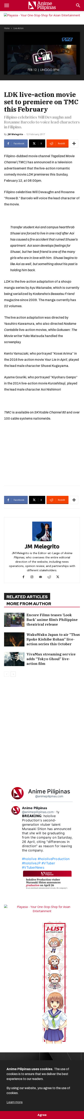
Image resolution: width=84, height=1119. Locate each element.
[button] (6, 5)
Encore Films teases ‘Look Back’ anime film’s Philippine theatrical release (52, 620)
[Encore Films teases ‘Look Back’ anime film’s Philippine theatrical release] (14, 620)
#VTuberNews (33, 867)
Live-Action (18, 28)
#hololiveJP (31, 863)
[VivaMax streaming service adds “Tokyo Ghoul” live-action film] (14, 659)
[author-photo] (42, 541)
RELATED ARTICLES (27, 596)
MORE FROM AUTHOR (29, 603)
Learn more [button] (15, 1102)
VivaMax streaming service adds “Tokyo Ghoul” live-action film (51, 659)
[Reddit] (50, 577)
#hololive (29, 859)
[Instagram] (33, 577)
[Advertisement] (42, 452)
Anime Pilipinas (49, 791)
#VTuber (48, 863)
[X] (59, 577)
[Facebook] (25, 577)
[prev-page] (6, 674)
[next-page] (13, 674)
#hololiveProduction (54, 859)
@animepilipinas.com (49, 796)
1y (58, 812)
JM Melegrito (15, 134)
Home (7, 28)
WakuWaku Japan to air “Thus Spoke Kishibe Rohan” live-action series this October (53, 639)
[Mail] (42, 577)
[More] (74, 143)
